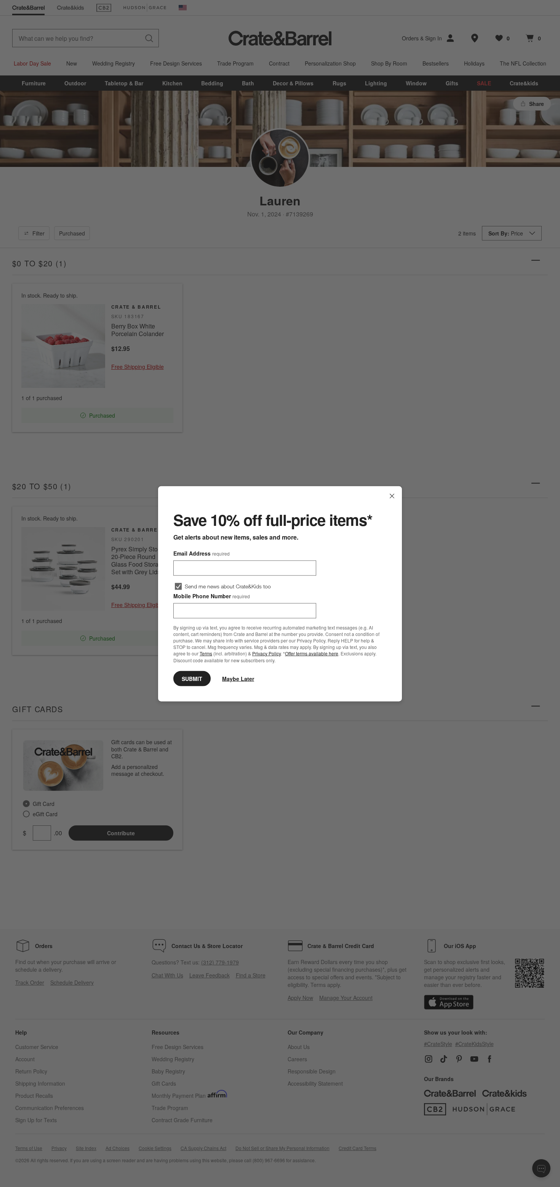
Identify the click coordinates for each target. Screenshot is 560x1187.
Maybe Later (238, 678)
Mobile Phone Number (211, 595)
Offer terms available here (311, 653)
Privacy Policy (266, 653)
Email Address (201, 553)
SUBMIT (192, 678)
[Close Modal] (392, 495)
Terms (206, 653)
